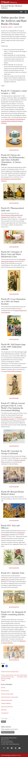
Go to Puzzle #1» (14, 150)
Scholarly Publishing (6, 703)
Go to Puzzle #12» (14, 660)
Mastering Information (6, 700)
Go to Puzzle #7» (14, 446)
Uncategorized (4, 713)
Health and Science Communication (9, 697)
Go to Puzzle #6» (14, 398)
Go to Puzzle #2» (14, 203)
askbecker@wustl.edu (14, 744)
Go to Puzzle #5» (14, 339)
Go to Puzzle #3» (14, 247)
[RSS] (15, 748)
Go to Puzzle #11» (14, 607)
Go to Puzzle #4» (14, 294)
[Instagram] (7, 748)
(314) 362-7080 (4, 744)
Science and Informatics (7, 706)
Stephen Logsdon (8, 27)
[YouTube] (11, 748)
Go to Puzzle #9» (14, 520)
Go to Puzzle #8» (14, 486)
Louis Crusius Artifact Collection (12, 371)
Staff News (4, 709)
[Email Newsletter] (19, 748)
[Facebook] (4, 748)
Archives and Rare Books (12, 671)
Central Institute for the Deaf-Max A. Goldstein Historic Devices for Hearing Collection (13, 121)
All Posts (3, 687)
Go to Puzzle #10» (14, 568)
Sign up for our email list (8, 732)
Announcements (5, 690)
